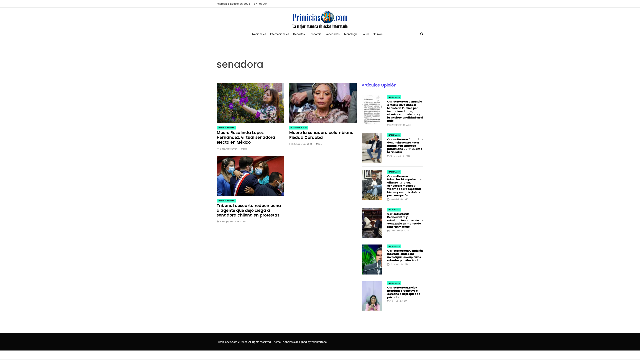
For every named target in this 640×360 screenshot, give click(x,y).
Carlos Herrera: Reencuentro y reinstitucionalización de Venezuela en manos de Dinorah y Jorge (405, 220)
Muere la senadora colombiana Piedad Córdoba (321, 135)
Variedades (333, 34)
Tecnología (351, 34)
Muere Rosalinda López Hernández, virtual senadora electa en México (246, 137)
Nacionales (259, 34)
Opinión (377, 34)
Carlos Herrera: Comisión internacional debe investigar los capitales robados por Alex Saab (405, 255)
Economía (315, 34)
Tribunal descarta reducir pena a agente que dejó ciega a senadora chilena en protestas (249, 210)
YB (244, 221)
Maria (244, 149)
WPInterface (319, 342)
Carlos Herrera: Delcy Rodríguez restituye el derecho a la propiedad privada (403, 292)
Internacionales (279, 34)
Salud (365, 34)
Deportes (299, 34)
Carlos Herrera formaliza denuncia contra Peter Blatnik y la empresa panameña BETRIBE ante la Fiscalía (405, 146)
